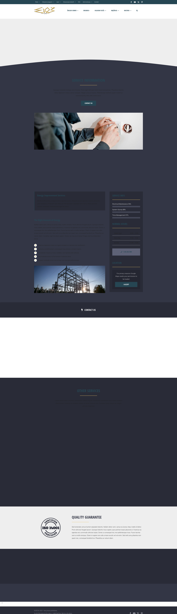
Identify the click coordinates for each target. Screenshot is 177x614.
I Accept (126, 284)
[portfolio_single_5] (88, 113)
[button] (137, 10)
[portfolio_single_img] (69, 266)
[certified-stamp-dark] (51, 518)
